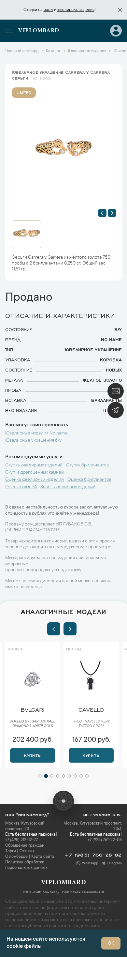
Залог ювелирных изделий (67, 487)
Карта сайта (42, 857)
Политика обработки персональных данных (26, 865)
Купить (32, 754)
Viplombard (38, 31)
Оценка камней (21, 487)
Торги (10, 851)
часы (48, 10)
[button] (102, 213)
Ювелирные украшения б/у (33, 440)
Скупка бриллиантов (87, 465)
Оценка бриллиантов (89, 479)
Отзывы (27, 851)
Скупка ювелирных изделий (34, 465)
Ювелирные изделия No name (36, 433)
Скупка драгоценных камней (34, 472)
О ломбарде (16, 857)
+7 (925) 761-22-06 (105, 840)
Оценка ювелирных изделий (34, 479)
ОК (111, 943)
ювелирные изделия (75, 10)
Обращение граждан (24, 845)
